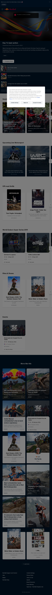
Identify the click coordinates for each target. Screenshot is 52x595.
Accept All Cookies (37, 102)
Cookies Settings (14, 102)
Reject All (26, 102)
